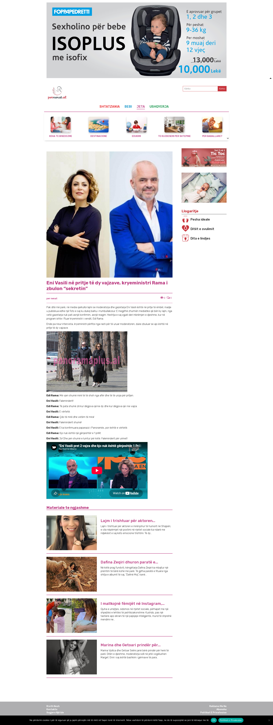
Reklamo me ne (218, 706)
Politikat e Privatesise (213, 712)
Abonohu (221, 709)
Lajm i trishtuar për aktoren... (128, 521)
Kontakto (51, 709)
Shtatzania (110, 106)
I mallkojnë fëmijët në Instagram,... (133, 603)
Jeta (141, 106)
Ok (213, 720)
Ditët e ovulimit (202, 229)
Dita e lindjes (200, 238)
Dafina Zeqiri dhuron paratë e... (129, 562)
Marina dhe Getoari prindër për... (131, 645)
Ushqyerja (159, 106)
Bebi (128, 106)
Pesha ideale (200, 219)
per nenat (51, 298)
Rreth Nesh (53, 706)
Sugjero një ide (55, 712)
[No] (269, 720)
